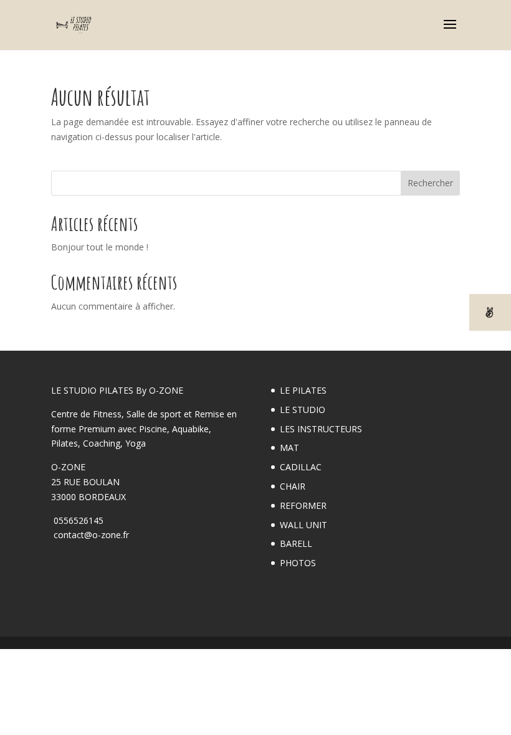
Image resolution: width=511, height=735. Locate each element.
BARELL (296, 543)
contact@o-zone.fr (90, 535)
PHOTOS (298, 563)
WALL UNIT (303, 525)
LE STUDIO (302, 409)
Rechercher (430, 183)
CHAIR (292, 486)
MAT (289, 447)
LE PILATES (303, 390)
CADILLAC (301, 467)
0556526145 (77, 520)
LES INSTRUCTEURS (321, 429)
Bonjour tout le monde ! (99, 247)
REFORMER (303, 505)
